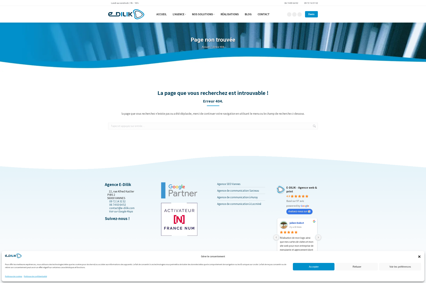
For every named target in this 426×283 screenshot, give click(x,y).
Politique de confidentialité (35, 276)
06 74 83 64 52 (291, 3)
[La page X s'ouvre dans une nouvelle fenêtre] (108, 225)
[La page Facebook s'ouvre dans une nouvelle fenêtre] (106, 225)
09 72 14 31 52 (311, 3)
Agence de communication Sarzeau (238, 190)
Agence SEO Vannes (228, 184)
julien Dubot (297, 223)
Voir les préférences (400, 266)
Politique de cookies (13, 276)
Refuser (357, 266)
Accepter (314, 266)
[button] (419, 256)
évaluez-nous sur (297, 211)
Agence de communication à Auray (237, 197)
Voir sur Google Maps (121, 211)
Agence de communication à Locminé (239, 204)
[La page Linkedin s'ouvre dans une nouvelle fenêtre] (111, 225)
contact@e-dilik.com (121, 208)
